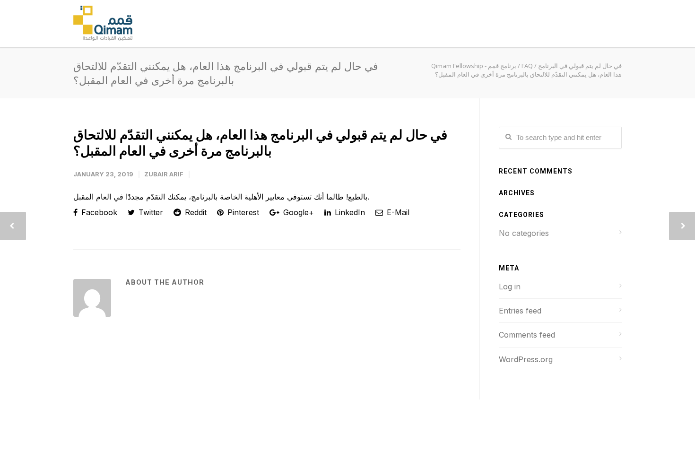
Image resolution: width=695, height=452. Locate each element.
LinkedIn (348, 212)
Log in (510, 286)
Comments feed (527, 334)
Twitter (149, 212)
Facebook (98, 212)
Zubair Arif (163, 174)
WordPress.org (526, 359)
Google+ (297, 212)
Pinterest (242, 212)
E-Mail (396, 212)
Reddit (194, 212)
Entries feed (520, 310)
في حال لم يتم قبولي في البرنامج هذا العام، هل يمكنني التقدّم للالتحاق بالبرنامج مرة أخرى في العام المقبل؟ (260, 143)
